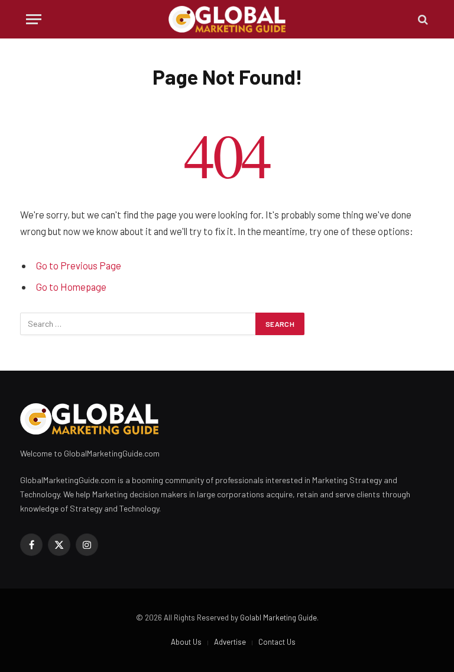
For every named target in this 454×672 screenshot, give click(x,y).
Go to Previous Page (78, 265)
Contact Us (277, 642)
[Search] (422, 19)
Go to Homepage (71, 286)
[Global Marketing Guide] (227, 19)
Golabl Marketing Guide (278, 617)
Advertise (230, 642)
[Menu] (33, 19)
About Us (186, 642)
